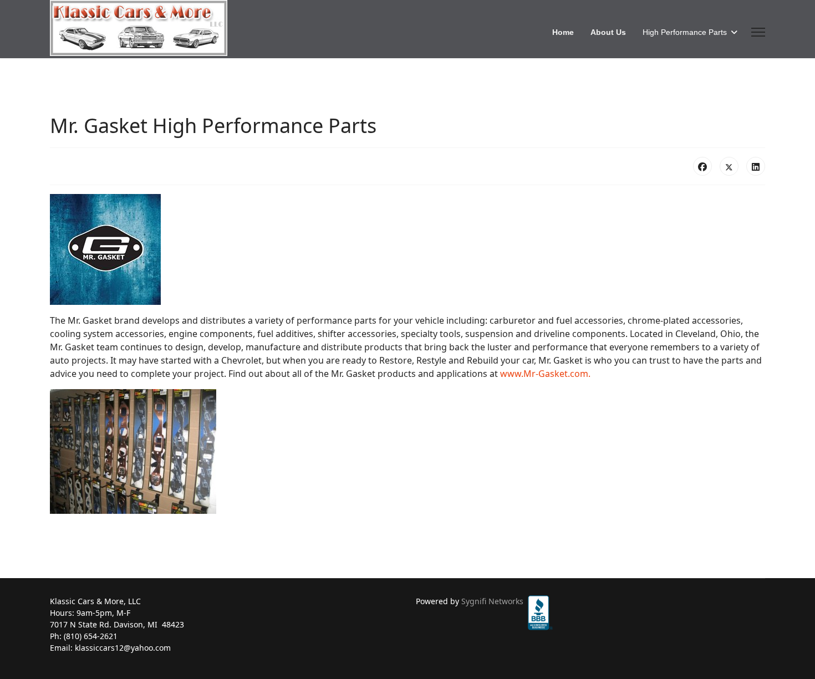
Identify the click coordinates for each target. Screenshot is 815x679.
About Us (608, 32)
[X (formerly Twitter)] (729, 166)
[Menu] (758, 32)
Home (563, 32)
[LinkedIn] (755, 166)
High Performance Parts (685, 32)
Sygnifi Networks (492, 601)
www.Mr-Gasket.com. (545, 373)
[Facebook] (702, 166)
